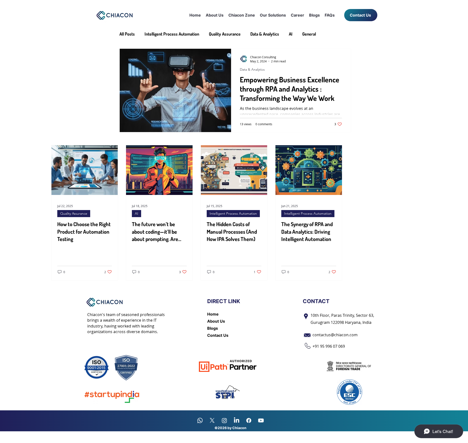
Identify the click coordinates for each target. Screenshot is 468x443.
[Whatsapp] (200, 420)
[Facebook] (248, 420)
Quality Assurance (225, 34)
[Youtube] (261, 420)
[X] (212, 420)
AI (290, 34)
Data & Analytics (264, 34)
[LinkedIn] (236, 420)
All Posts (127, 34)
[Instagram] (224, 420)
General (309, 34)
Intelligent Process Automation (172, 34)
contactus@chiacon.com (335, 334)
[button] (241, 15)
